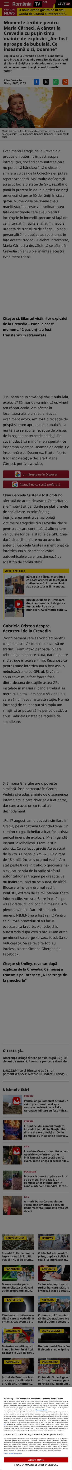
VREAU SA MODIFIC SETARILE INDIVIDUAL (36, 1464)
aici (5, 1424)
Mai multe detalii (41, 1410)
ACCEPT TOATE (36, 1459)
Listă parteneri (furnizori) (13, 1453)
